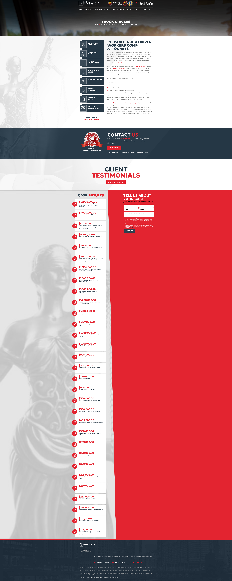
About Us (88, 9)
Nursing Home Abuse (94, 71)
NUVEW (82, 577)
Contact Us (149, 556)
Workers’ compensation (118, 68)
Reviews (129, 9)
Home (80, 9)
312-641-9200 (125, 139)
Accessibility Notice (114, 577)
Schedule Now (114, 147)
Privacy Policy (132, 227)
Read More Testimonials (116, 182)
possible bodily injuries (121, 62)
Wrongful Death (92, 98)
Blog (137, 9)
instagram (142, 562)
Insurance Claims (92, 53)
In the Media (98, 9)
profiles (100, 556)
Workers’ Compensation (94, 107)
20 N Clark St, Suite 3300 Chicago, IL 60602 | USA (86, 551)
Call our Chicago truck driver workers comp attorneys (121, 103)
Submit (130, 231)
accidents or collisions (140, 66)
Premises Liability (91, 89)
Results (121, 9)
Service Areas (125, 556)
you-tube (138, 562)
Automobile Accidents (93, 44)
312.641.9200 (146, 4)
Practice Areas (110, 9)
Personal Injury (95, 79)
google (134, 562)
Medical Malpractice (93, 62)
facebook (130, 562)
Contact (144, 9)
